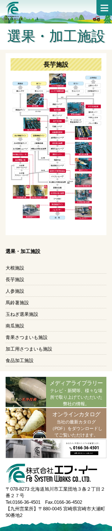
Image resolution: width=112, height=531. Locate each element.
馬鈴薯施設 (17, 302)
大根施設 (15, 268)
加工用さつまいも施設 (29, 348)
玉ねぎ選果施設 (22, 314)
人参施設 (15, 291)
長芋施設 (15, 279)
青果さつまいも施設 (27, 337)
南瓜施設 (15, 325)
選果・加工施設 (23, 251)
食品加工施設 (20, 360)
